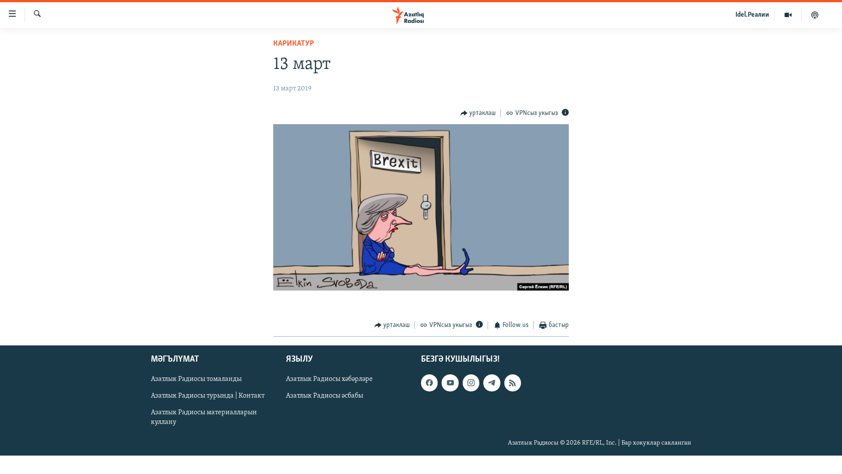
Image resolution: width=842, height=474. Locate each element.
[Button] (478, 113)
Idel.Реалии (752, 14)
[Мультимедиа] (788, 15)
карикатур (293, 44)
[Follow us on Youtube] (450, 382)
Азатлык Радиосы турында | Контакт (207, 395)
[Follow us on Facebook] (429, 382)
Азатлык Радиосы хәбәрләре (329, 379)
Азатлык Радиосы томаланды (196, 379)
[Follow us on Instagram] (471, 382)
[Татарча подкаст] (815, 15)
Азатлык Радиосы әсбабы (324, 395)
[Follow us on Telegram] (491, 382)
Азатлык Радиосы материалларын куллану (204, 417)
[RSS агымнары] (512, 382)
